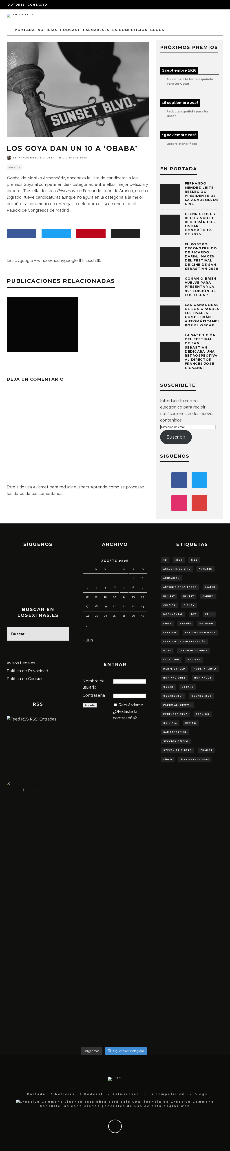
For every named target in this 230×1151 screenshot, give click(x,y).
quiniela (170, 723)
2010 (178, 560)
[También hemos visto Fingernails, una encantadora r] (87, 908)
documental (173, 614)
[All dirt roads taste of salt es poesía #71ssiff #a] (195, 833)
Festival (170, 632)
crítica (169, 605)
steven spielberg (177, 750)
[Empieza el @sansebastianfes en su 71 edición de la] (141, 985)
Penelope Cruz (175, 714)
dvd (194, 614)
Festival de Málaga (200, 632)
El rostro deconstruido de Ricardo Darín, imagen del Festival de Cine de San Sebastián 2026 (202, 256)
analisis (205, 569)
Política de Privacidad (27, 670)
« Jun (88, 640)
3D (165, 560)
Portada (25, 30)
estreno (206, 623)
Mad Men (194, 660)
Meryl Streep (174, 669)
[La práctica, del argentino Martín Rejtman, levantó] (33, 830)
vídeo (167, 759)
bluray (188, 596)
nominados (203, 678)
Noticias (48, 30)
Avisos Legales (21, 663)
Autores (16, 4)
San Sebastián (174, 732)
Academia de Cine (176, 569)
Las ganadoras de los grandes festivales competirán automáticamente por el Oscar (205, 315)
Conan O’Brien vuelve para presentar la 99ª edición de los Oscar (201, 287)
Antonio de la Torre (180, 587)
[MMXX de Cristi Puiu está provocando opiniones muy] (87, 830)
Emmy (167, 623)
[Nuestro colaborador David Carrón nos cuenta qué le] (33, 998)
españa (185, 623)
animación (171, 578)
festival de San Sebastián (184, 642)
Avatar (210, 587)
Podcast (70, 30)
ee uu (209, 614)
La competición (130, 30)
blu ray (169, 596)
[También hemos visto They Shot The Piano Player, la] (195, 914)
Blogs (157, 30)
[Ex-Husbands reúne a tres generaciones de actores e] (141, 843)
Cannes (208, 596)
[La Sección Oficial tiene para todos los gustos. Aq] (87, 975)
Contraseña (94, 695)
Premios (14, 167)
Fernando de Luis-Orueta (34, 157)
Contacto (37, 4)
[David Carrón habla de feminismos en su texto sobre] (141, 914)
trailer (206, 750)
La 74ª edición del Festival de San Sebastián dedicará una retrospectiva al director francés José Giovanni (201, 351)
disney (189, 605)
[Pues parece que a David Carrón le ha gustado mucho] (33, 917)
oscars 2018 (201, 696)
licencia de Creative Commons (178, 1101)
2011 (194, 560)
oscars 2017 (173, 696)
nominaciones (174, 678)
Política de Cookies (25, 678)
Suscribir (176, 437)
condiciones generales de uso (107, 1106)
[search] (62, 634)
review (190, 723)
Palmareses (96, 30)
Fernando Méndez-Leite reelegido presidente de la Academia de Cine (202, 193)
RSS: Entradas (42, 719)
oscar (168, 687)
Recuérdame (131, 705)
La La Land (171, 660)
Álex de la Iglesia (195, 759)
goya (167, 651)
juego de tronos (193, 651)
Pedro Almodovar (177, 705)
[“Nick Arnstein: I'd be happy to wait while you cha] (195, 988)
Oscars (188, 687)
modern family (205, 669)
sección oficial (176, 741)
